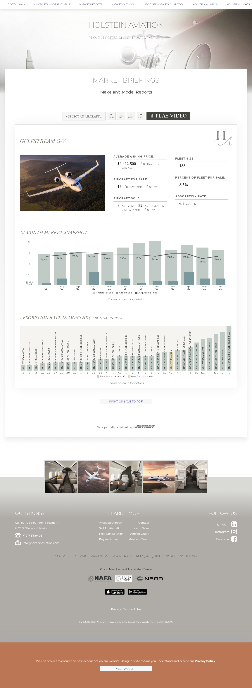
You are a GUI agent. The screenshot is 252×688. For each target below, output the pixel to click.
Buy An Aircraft (109, 539)
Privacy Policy (205, 661)
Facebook (223, 539)
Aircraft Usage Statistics (52, 4)
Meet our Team (138, 539)
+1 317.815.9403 (32, 535)
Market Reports (90, 4)
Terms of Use (132, 609)
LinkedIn (223, 524)
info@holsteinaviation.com (40, 543)
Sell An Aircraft (109, 528)
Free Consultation (111, 533)
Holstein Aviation (205, 4)
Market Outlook (123, 4)
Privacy (116, 609)
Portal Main (16, 4)
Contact (143, 522)
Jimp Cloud (128, 621)
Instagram (222, 532)
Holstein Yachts (238, 4)
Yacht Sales (141, 528)
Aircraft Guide (139, 533)
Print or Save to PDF (126, 401)
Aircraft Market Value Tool (164, 4)
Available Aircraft (110, 522)
